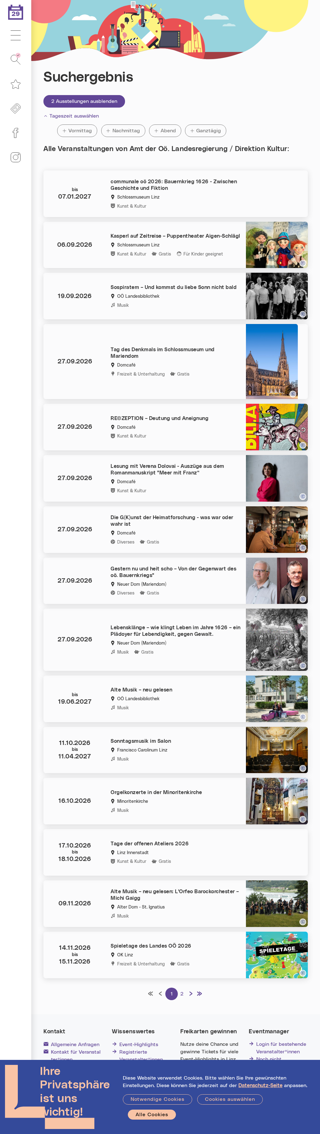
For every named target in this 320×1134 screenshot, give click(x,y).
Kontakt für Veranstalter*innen (76, 1056)
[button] (15, 35)
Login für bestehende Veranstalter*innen (281, 1048)
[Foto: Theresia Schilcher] (302, 547)
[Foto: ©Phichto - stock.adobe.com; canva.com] (302, 973)
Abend (171, 130)
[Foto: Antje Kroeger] (302, 314)
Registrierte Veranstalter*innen (141, 1056)
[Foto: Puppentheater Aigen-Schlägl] (302, 263)
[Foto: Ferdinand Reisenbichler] (302, 445)
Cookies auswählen (230, 1099)
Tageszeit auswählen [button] (74, 116)
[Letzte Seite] (201, 994)
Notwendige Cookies (157, 1099)
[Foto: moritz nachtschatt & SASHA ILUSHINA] (302, 599)
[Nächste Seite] (191, 994)
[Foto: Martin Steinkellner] (292, 394)
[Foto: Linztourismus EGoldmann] (302, 717)
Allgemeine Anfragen (75, 1044)
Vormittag (80, 130)
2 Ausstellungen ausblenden (84, 101)
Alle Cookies (152, 1114)
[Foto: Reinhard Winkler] (302, 922)
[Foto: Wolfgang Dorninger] (302, 665)
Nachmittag (126, 130)
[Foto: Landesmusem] (302, 768)
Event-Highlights (138, 1044)
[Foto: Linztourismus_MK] (302, 819)
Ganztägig (208, 130)
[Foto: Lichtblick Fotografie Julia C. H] (302, 496)
